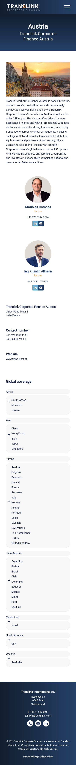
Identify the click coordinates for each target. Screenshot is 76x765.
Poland (15, 507)
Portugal (16, 512)
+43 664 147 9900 (38, 281)
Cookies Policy (45, 756)
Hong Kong (17, 433)
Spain (14, 517)
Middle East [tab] (12, 617)
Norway (15, 502)
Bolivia (15, 566)
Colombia (17, 581)
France (15, 487)
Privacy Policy (30, 756)
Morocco (16, 405)
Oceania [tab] (10, 654)
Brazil (14, 571)
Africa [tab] (9, 391)
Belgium (16, 472)
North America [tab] (14, 635)
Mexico (15, 591)
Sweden (16, 522)
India (14, 438)
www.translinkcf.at (16, 359)
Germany (16, 492)
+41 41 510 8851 (39, 711)
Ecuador (16, 586)
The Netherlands (21, 532)
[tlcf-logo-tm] (31, 7)
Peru (14, 602)
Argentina (17, 561)
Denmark (16, 477)
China (14, 428)
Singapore (17, 448)
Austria (15, 467)
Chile (14, 576)
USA (13, 643)
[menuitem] (65, 7)
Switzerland (18, 528)
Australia (16, 662)
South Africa (18, 400)
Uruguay (16, 606)
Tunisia (15, 410)
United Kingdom (20, 543)
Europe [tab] (10, 458)
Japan (15, 443)
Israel (14, 625)
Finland (15, 482)
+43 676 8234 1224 (38, 217)
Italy (13, 497)
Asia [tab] (8, 420)
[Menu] (65, 7)
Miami (14, 596)
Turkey (15, 538)
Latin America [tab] (14, 553)
